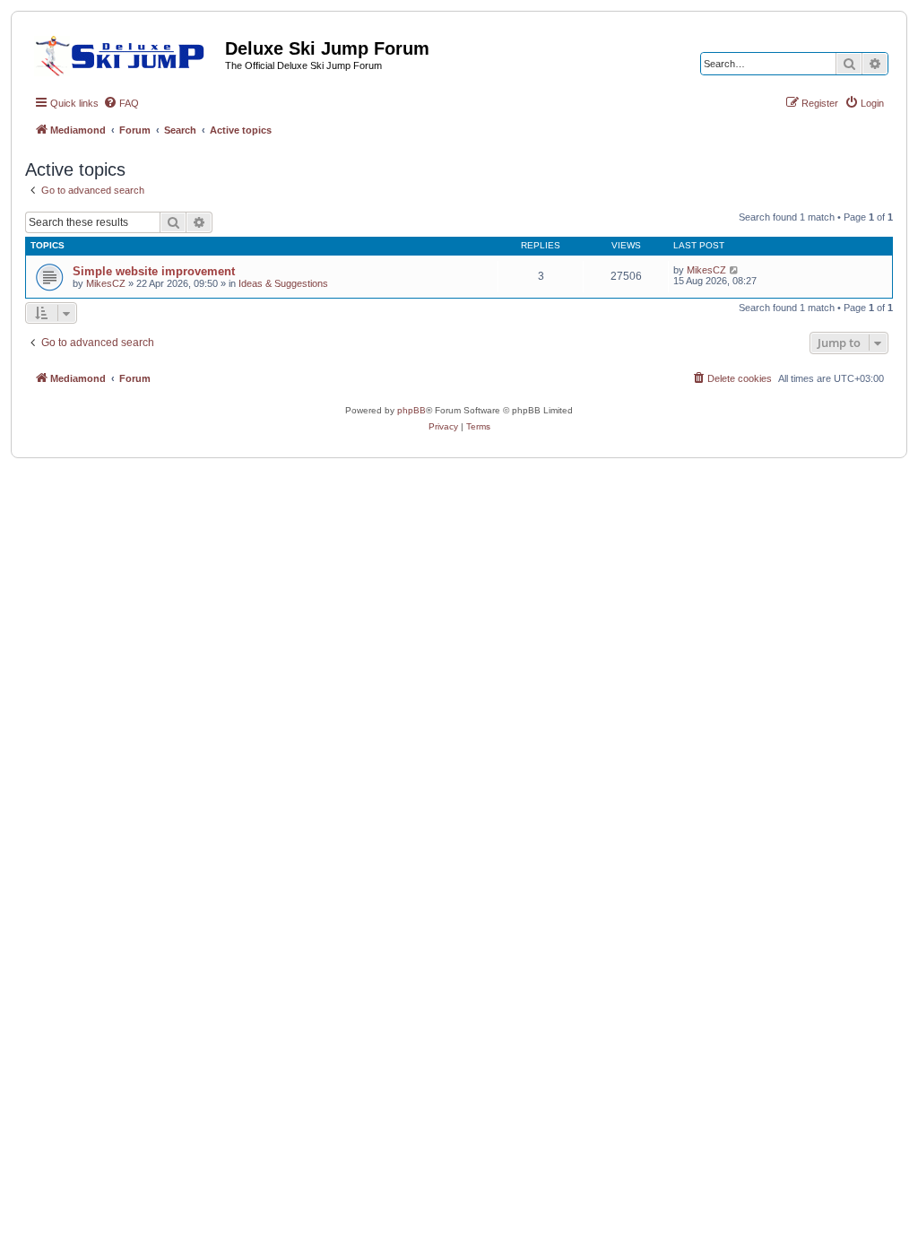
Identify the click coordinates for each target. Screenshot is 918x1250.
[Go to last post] (734, 270)
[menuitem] (121, 103)
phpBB (411, 410)
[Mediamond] (125, 53)
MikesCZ (106, 283)
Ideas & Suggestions (283, 283)
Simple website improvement (154, 271)
